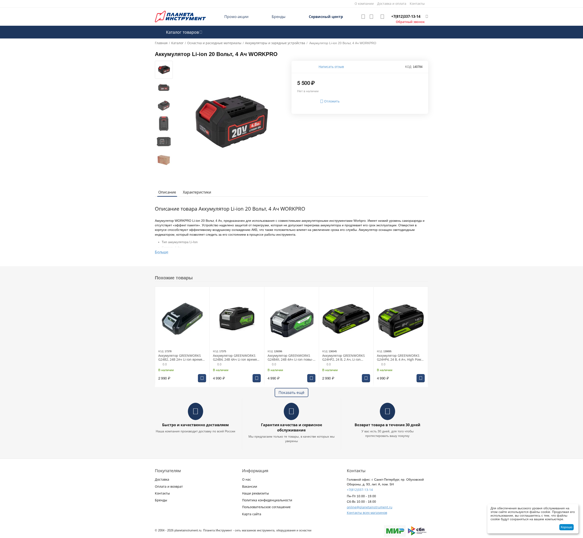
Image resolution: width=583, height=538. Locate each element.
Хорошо (566, 527)
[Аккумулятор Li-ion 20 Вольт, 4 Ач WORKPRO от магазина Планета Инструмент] (230, 122)
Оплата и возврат (169, 486)
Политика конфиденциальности (267, 500)
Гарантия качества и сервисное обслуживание (291, 427)
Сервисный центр (326, 16)
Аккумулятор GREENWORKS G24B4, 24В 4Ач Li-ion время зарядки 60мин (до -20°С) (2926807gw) (235, 358)
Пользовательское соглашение (266, 507)
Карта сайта (251, 514)
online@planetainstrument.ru (369, 507)
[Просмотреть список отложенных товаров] (363, 17)
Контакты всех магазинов (367, 512)
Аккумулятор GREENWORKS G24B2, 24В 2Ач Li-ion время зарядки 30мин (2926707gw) (180, 358)
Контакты (162, 493)
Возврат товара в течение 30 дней (387, 424)
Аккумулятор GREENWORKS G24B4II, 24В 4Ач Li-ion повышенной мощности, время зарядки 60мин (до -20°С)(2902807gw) (291, 358)
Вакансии (249, 486)
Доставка (162, 479)
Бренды (278, 16)
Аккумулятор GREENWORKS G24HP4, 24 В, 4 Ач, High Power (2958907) (400, 358)
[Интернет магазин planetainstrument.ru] (180, 16)
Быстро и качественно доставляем (195, 424)
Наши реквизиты (255, 493)
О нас (246, 479)
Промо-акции (236, 16)
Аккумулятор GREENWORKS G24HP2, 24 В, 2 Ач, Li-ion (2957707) (343, 358)
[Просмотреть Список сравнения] (371, 17)
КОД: (408, 67)
